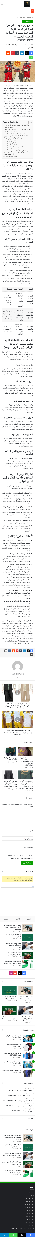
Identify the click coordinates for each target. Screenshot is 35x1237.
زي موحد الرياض (21, 17)
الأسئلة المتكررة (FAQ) (10, 156)
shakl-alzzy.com (25, 45)
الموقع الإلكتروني (28, 847)
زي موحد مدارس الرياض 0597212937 (10, 758)
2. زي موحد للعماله (11, 142)
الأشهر (18, 919)
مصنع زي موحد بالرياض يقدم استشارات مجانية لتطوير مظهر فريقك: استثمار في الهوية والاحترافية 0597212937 (26, 784)
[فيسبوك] (31, 650)
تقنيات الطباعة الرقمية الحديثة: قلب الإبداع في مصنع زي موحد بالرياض (17, 130)
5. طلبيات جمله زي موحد (13, 148)
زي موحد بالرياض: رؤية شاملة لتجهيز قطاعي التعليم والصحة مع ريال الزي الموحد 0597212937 (26, 761)
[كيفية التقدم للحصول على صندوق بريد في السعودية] (27, 955)
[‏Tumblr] (20, 650)
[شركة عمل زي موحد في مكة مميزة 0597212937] (28, 1055)
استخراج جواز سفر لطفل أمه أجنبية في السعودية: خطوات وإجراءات (12, 927)
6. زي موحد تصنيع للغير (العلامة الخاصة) (16, 150)
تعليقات (6, 919)
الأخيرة (29, 919)
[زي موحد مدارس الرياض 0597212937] (9, 751)
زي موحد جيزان (29, 1216)
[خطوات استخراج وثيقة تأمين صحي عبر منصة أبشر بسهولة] (27, 964)
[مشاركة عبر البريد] (5, 650)
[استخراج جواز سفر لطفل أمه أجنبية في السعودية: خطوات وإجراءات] (27, 928)
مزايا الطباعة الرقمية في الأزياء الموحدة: (16, 133)
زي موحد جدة (30, 1213)
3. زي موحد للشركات (12, 144)
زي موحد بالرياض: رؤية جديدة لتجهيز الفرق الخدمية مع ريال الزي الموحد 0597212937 (10, 783)
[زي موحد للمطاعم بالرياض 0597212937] (28, 1047)
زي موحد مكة (30, 1222)
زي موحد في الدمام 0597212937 (11, 1070)
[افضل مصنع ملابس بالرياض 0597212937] (28, 1038)
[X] (28, 650)
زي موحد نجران (29, 1225)
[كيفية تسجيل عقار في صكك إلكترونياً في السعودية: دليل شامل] (27, 946)
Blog (32, 1195)
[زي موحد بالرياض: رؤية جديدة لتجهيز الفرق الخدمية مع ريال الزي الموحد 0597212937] (9, 774)
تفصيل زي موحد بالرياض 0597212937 (22, 1228)
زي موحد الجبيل (29, 1201)
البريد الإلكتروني (28, 839)
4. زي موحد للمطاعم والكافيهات (15, 146)
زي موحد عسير (29, 1219)
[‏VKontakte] (9, 650)
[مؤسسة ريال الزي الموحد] (27, 4)
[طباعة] (31, 654)
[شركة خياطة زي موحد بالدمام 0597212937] (28, 1064)
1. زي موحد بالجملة (11, 140)
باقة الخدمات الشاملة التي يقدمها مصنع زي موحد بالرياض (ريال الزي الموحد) (16, 137)
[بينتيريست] (17, 650)
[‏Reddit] (13, 650)
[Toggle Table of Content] (29, 122)
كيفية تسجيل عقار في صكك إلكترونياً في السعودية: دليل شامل (13, 945)
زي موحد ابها (30, 1198)
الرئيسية (29, 17)
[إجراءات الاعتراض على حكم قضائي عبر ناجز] (27, 937)
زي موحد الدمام (29, 1204)
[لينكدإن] (24, 650)
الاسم (31, 830)
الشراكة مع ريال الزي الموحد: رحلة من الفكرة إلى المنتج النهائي (17, 153)
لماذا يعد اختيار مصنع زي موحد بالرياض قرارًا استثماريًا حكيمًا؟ (16, 126)
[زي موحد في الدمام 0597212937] (28, 1073)
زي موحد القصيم (29, 1210)
